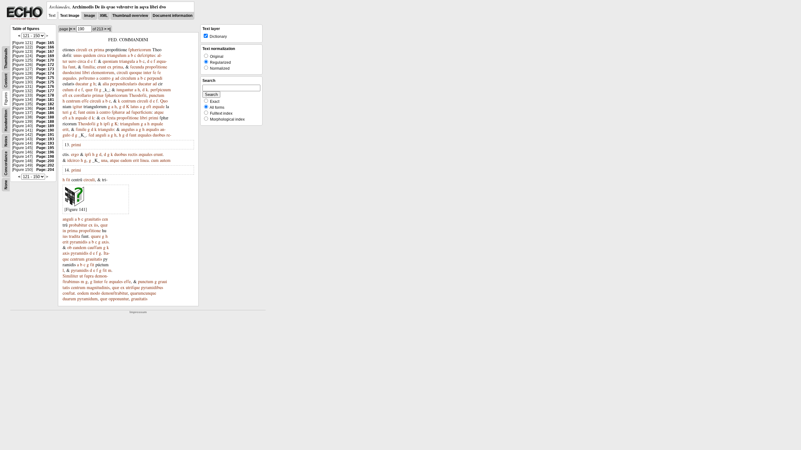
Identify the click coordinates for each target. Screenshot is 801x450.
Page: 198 (45, 156)
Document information (172, 15)
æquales (69, 78)
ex (91, 49)
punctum (156, 95)
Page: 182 (45, 104)
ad (117, 78)
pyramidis (78, 242)
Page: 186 (45, 113)
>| (108, 29)
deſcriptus (146, 55)
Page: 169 (45, 56)
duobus (159, 135)
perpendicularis (123, 84)
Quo (164, 101)
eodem (83, 293)
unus (78, 55)
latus (134, 106)
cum (155, 160)
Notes (6, 141)
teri (66, 112)
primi (153, 118)
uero (72, 61)
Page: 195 (45, 148)
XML (104, 15)
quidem (89, 55)
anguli (100, 135)
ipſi (107, 124)
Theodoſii (137, 95)
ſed (91, 135)
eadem (126, 160)
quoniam (110, 61)
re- (168, 135)
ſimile (81, 129)
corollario (82, 95)
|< (70, 29)
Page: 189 (45, 126)
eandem (79, 247)
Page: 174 (45, 73)
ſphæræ (118, 112)
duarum (69, 299)
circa (101, 55)
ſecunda (137, 67)
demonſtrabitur (114, 293)
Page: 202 (45, 165)
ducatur (82, 84)
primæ (98, 95)
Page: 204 (45, 170)
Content (6, 80)
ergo (75, 154)
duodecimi (72, 72)
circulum (128, 78)
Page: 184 (45, 108)
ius (65, 236)
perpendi (154, 78)
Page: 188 (45, 117)
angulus (128, 129)
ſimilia (88, 67)
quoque (135, 72)
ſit (96, 89)
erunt (101, 67)
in (64, 230)
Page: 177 (45, 91)
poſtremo (87, 78)
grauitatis (92, 219)
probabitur (78, 225)
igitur (77, 106)
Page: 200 (45, 161)
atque (159, 112)
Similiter (70, 276)
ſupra (89, 276)
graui (162, 281)
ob (69, 247)
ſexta (111, 118)
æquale (158, 106)
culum (68, 89)
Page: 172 (45, 64)
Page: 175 (45, 78)
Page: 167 (45, 51)
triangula (127, 61)
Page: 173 (45, 69)
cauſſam (95, 247)
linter (98, 281)
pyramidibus (152, 287)
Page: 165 (45, 43)
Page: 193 (45, 139)
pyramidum (87, 299)
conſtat (69, 293)
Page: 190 (45, 130)
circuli (81, 49)
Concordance (6, 163)
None (6, 184)
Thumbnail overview (130, 15)
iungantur (124, 89)
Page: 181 (45, 100)
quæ (89, 89)
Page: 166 (45, 47)
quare (96, 236)
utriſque (133, 287)
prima (99, 49)
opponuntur (119, 299)
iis (96, 225)
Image (89, 15)
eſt (65, 95)
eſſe (85, 101)
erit (66, 129)
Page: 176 (45, 86)
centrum (73, 101)
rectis (132, 154)
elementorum (102, 72)
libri (86, 72)
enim (90, 112)
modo (95, 293)
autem (165, 160)
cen (105, 219)
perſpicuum (161, 89)
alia (106, 84)
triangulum (116, 55)
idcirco (73, 160)
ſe (154, 72)
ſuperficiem (141, 112)
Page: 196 (45, 152)
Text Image (69, 15)
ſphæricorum (139, 49)
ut (81, 276)
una (104, 160)
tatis (66, 287)
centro (104, 78)
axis (105, 242)
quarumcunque (143, 293)
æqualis (152, 129)
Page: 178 (45, 95)
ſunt (71, 67)
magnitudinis (98, 287)
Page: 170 (45, 60)
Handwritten (6, 120)
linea (144, 160)
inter (147, 72)
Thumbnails (6, 58)
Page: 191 (45, 134)
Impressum (138, 312)
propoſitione (156, 67)
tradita (74, 236)
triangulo (106, 129)
